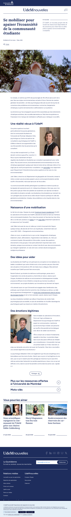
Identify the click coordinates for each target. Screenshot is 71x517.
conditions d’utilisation (27, 514)
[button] (66, 9)
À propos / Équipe (29, 477)
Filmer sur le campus (8, 486)
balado (32, 219)
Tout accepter (30, 512)
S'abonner (62, 462)
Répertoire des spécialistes (10, 480)
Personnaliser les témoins (11, 512)
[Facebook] (46, 453)
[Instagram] (58, 453)
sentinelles (46, 167)
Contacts (5, 495)
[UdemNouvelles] (35, 9)
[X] (66, 453)
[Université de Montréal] (8, 3)
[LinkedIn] (50, 453)
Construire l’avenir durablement (44, 212)
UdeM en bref (6, 489)
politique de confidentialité (13, 514)
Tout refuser (22, 512)
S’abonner (27, 483)
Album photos (6, 483)
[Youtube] (54, 453)
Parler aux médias (7, 492)
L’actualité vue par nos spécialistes (11, 477)
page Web (41, 219)
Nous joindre (28, 480)
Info (68, 90)
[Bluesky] (62, 453)
